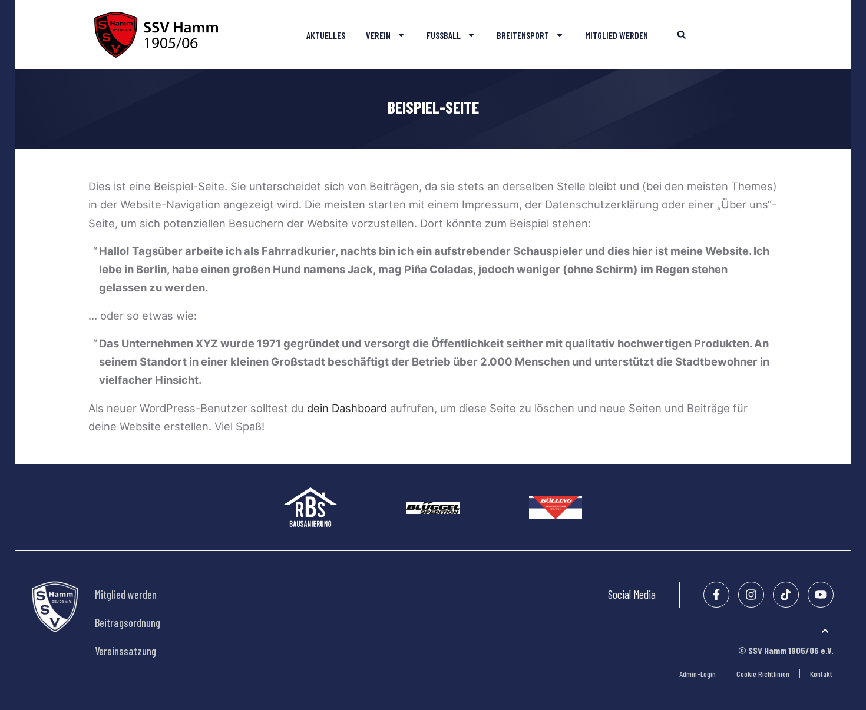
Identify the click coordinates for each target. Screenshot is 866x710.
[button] (681, 35)
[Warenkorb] (769, 38)
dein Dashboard (347, 408)
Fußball (444, 35)
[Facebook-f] (716, 595)
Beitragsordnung (127, 622)
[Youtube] (821, 595)
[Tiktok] (786, 595)
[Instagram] (751, 595)
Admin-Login (697, 674)
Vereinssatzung (125, 651)
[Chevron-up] (825, 630)
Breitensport (523, 35)
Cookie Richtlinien (762, 674)
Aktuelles (325, 35)
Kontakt (821, 674)
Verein (378, 35)
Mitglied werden (616, 35)
